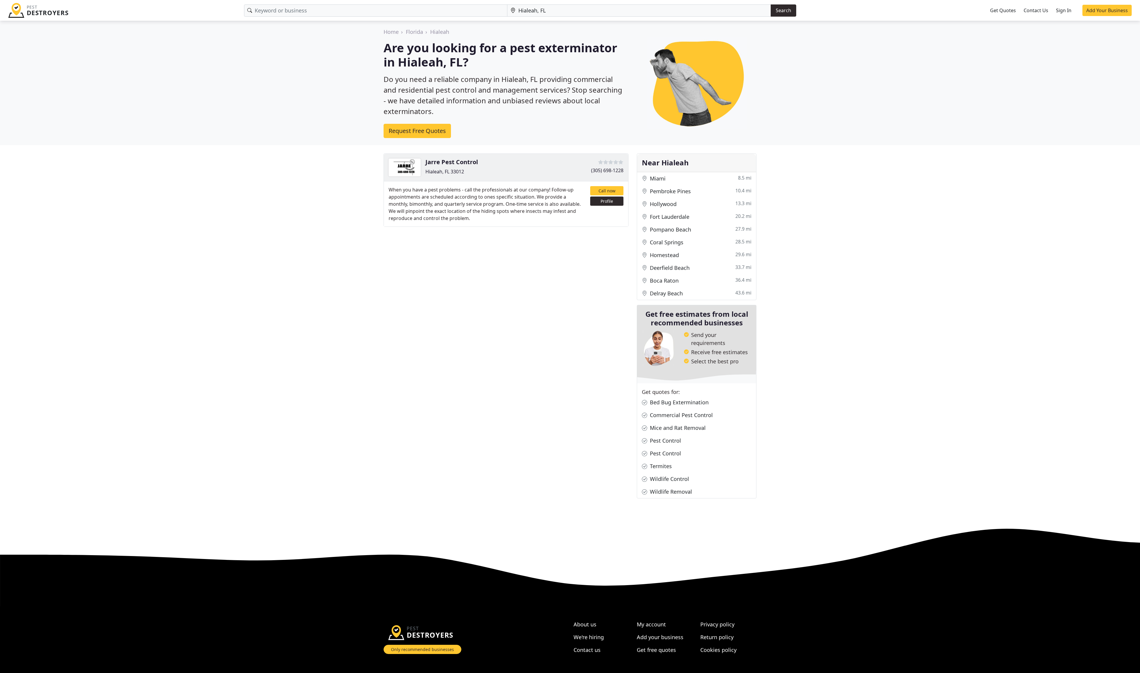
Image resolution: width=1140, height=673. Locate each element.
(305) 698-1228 (607, 170)
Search (783, 10)
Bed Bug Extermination (678, 402)
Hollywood (699, 204)
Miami (699, 178)
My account (651, 624)
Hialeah (439, 31)
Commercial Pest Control (680, 415)
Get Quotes (1003, 10)
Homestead (699, 255)
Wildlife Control (668, 478)
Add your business (660, 637)
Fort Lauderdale (699, 216)
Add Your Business (1107, 10)
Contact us (587, 649)
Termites (660, 466)
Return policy (717, 637)
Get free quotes (656, 649)
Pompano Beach (699, 229)
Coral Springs (699, 242)
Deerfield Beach (699, 267)
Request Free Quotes (417, 131)
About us (585, 624)
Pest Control (664, 440)
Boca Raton (699, 280)
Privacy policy (717, 624)
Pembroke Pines (699, 191)
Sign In (1063, 10)
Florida (414, 31)
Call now (606, 191)
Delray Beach (699, 293)
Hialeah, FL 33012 (444, 171)
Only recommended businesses (422, 649)
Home (391, 31)
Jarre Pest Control (451, 162)
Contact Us (1036, 10)
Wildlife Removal (670, 491)
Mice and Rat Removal (677, 427)
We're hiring (589, 637)
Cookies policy (718, 649)
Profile (607, 201)
